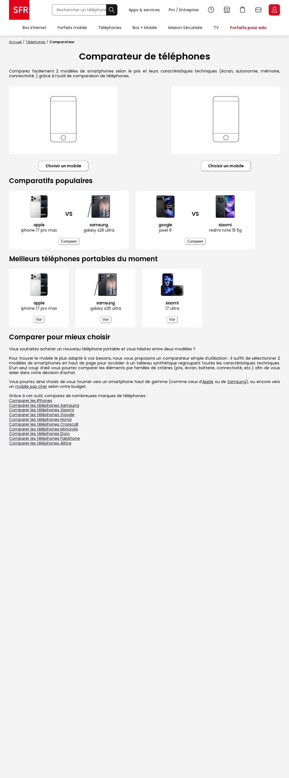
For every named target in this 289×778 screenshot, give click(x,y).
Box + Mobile (145, 27)
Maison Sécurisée (185, 27)
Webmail (258, 10)
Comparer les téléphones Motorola (43, 429)
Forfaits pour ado (248, 27)
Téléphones (109, 27)
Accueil (15, 41)
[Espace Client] (273, 10)
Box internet (34, 27)
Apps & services (144, 10)
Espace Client (274, 10)
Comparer (69, 241)
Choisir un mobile (63, 166)
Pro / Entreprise (184, 10)
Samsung (236, 381)
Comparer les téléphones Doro (39, 433)
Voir (39, 319)
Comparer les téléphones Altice (40, 443)
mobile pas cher (31, 386)
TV (216, 27)
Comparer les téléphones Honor (40, 419)
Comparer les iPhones (30, 400)
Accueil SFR (19, 10)
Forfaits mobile (72, 27)
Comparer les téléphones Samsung (44, 405)
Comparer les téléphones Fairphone (44, 438)
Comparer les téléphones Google (42, 414)
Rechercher (111, 10)
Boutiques (227, 10)
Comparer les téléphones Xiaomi (41, 410)
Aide (211, 10)
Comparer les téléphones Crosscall (43, 424)
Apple (207, 381)
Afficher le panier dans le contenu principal (243, 10)
